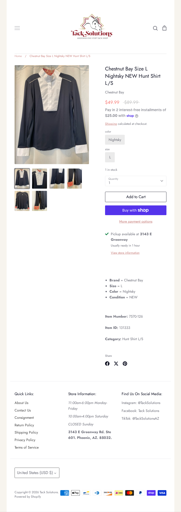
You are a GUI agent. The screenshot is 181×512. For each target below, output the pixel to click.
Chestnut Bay (114, 92)
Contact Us (23, 410)
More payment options (135, 221)
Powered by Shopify (28, 496)
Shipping (111, 123)
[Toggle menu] (17, 28)
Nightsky (115, 139)
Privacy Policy (25, 439)
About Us (21, 402)
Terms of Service (27, 447)
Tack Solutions (49, 492)
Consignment (24, 417)
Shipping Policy (26, 432)
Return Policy (24, 425)
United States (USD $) (35, 473)
